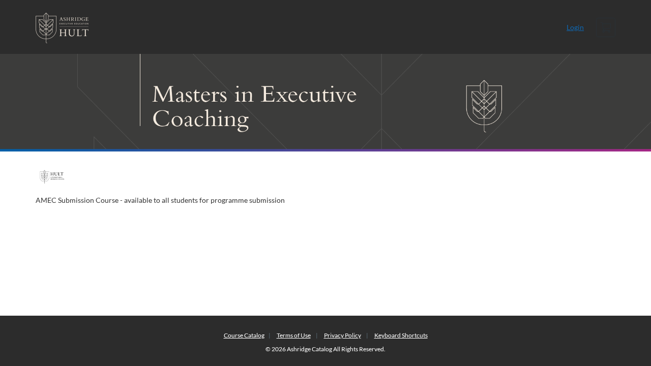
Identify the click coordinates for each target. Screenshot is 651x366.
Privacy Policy (342, 335)
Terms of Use (294, 335)
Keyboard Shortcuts (401, 335)
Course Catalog (244, 335)
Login (575, 27)
